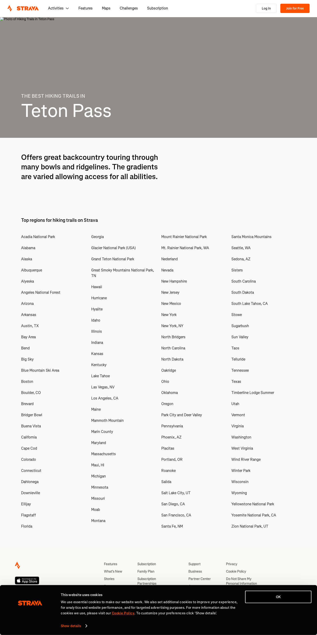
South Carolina (243, 281)
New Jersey (170, 292)
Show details (71, 626)
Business (195, 571)
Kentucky (99, 364)
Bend (25, 348)
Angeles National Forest (40, 292)
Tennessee (240, 370)
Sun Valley (239, 337)
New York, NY (172, 325)
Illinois (96, 331)
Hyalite (97, 309)
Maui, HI (97, 465)
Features (85, 8)
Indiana (97, 342)
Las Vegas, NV (102, 387)
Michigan (98, 476)
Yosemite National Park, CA (253, 515)
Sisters (237, 270)
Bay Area (28, 337)
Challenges (129, 8)
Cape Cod (29, 448)
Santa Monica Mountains (251, 236)
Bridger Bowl (31, 415)
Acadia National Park (38, 236)
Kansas (97, 353)
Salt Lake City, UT (176, 492)
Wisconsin (240, 481)
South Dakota (242, 292)
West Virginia (242, 448)
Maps (106, 8)
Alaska (26, 259)
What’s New (113, 571)
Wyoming (239, 492)
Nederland (169, 259)
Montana (98, 520)
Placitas (167, 448)
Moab (95, 509)
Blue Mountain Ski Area (40, 370)
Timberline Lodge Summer (252, 392)
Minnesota (99, 487)
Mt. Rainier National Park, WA (185, 247)
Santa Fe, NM (172, 526)
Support (194, 564)
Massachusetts (103, 453)
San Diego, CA (173, 504)
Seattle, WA (241, 247)
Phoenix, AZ (171, 437)
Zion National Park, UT (249, 526)
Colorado (28, 459)
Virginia (237, 426)
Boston (27, 381)
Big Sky (27, 359)
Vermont (238, 415)
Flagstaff (28, 515)
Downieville (30, 492)
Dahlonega (30, 481)
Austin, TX (30, 325)
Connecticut (31, 470)
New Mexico (171, 303)
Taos (235, 348)
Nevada (167, 270)
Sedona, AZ (240, 259)
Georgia (97, 236)
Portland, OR (172, 459)
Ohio (165, 381)
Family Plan (145, 571)
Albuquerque (31, 270)
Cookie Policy (236, 571)
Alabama (28, 247)
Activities (56, 8)
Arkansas (28, 314)
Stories (109, 579)
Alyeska (27, 281)
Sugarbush (240, 325)
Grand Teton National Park (112, 259)
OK (278, 597)
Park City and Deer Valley (181, 415)
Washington (241, 437)
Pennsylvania (172, 426)
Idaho (95, 320)
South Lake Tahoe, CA (249, 303)
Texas (236, 381)
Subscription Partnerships (146, 581)
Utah (235, 403)
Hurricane (99, 298)
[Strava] (23, 8)
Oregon (167, 403)
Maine (96, 409)
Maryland (98, 442)
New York (169, 314)
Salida (166, 481)
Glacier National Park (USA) (113, 247)
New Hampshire (174, 281)
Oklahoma (169, 392)
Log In (266, 8)
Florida (26, 526)
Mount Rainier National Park (184, 236)
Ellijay (26, 504)
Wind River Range (246, 459)
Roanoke (168, 470)
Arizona (27, 303)
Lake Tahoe (100, 376)
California (29, 437)
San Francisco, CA (176, 515)
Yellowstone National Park (252, 504)
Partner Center (199, 579)
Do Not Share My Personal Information (241, 581)
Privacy (231, 564)
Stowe (236, 314)
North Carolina (173, 348)
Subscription (157, 8)
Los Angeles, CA (104, 398)
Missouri (98, 498)
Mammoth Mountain (107, 420)
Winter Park (240, 470)
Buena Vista (31, 426)
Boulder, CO (31, 392)
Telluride (238, 359)
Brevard (27, 403)
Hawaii (96, 286)
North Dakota (172, 359)
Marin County (102, 431)
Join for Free (295, 8)
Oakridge (168, 370)
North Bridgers (173, 337)
